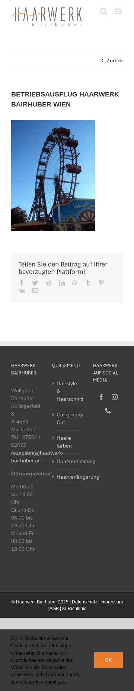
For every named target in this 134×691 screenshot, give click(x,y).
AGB (54, 608)
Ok (108, 659)
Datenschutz (84, 602)
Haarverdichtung (67, 461)
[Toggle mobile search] (104, 11)
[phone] (108, 410)
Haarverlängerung (67, 477)
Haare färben (64, 442)
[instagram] (115, 397)
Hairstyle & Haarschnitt (67, 391)
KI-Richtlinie (74, 608)
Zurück (114, 60)
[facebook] (101, 397)
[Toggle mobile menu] (119, 11)
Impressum (111, 602)
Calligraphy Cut (67, 418)
